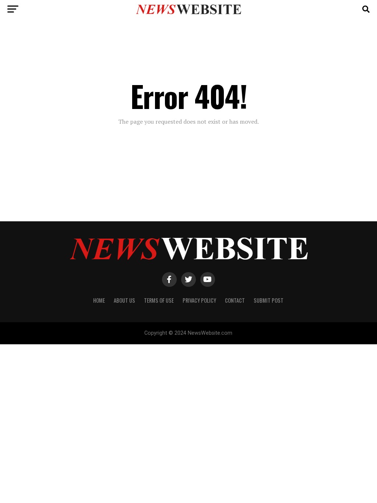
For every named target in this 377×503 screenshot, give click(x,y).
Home (99, 300)
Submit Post (268, 300)
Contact (235, 300)
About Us (124, 300)
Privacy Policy (199, 300)
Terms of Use (159, 300)
